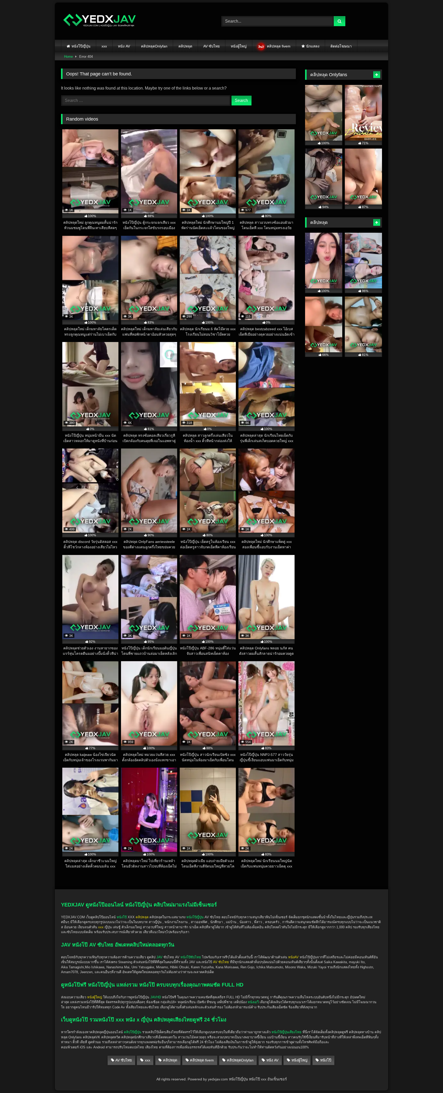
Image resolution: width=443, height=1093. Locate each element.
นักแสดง (312, 46)
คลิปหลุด (185, 46)
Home (68, 56)
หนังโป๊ (122, 917)
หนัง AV (124, 46)
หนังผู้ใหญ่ (239, 46)
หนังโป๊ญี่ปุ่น (81, 46)
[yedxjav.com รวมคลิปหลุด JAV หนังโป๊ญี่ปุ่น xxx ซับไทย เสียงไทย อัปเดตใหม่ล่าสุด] (99, 21)
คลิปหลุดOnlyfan (154, 46)
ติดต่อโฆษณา (341, 46)
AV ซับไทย (211, 46)
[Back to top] (427, 1078)
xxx (104, 46)
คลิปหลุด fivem (278, 46)
